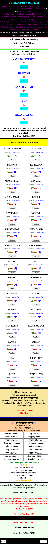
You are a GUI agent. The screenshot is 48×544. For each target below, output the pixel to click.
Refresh (24, 67)
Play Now (12, 208)
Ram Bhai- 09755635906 (24, 428)
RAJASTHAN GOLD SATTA (24, 492)
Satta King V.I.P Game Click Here (24, 43)
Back (3, 541)
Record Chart (15, 152)
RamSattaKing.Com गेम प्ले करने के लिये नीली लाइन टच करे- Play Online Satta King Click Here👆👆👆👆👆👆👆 (24, 475)
